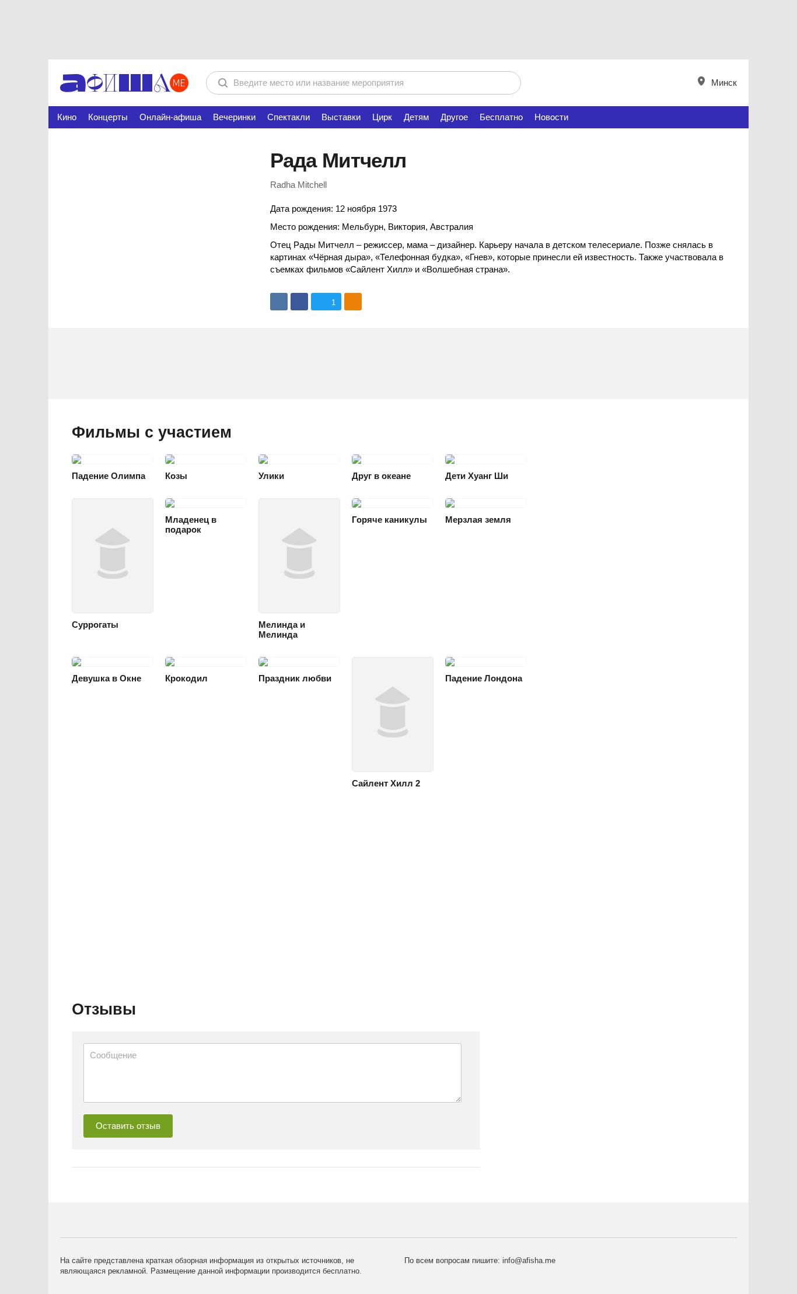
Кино (66, 117)
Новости (551, 117)
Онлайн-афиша (170, 117)
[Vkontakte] (279, 301)
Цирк (382, 117)
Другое (454, 117)
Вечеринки (234, 117)
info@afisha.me (528, 1260)
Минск (723, 83)
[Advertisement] (398, 29)
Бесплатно (501, 117)
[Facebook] (299, 301)
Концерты (108, 117)
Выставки (341, 117)
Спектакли (288, 117)
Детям (416, 117)
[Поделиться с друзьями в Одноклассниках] (353, 301)
